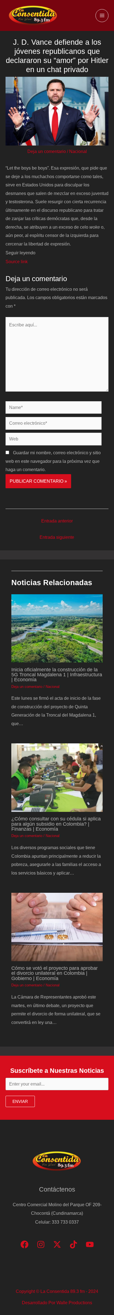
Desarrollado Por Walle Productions (57, 1302)
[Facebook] (24, 1244)
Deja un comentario (46, 151)
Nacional (78, 151)
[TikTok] (73, 1244)
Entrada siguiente (57, 537)
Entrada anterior (57, 520)
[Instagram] (41, 1244)
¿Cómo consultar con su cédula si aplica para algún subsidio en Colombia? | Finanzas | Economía (56, 823)
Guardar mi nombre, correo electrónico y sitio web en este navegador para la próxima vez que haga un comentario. (53, 461)
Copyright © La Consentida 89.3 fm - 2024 (57, 1291)
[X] (57, 1244)
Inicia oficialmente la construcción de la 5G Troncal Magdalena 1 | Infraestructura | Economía (56, 674)
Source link (17, 261)
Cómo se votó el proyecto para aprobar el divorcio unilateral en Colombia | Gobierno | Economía (54, 973)
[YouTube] (90, 1244)
